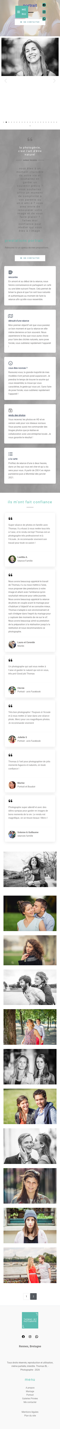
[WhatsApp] (44, 18)
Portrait (30, 1395)
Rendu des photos (16, 415)
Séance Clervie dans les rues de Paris (30, 1221)
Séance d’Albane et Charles (30, 865)
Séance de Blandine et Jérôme (30, 1023)
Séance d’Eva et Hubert (30, 983)
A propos (30, 1387)
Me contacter (30, 1402)
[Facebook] (44, 5)
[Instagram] (44, 12)
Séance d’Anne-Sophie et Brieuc (30, 1182)
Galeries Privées (30, 1398)
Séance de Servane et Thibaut (30, 1261)
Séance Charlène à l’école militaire (30, 946)
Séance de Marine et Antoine (30, 1102)
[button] (5, 81)
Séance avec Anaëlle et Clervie (30, 1062)
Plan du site (30, 1415)
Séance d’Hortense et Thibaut (30, 909)
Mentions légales (30, 1412)
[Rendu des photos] (10, 410)
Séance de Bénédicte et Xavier (30, 1142)
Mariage (30, 1391)
